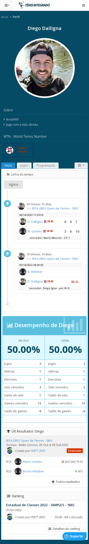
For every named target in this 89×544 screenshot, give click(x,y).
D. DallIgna (35, 221)
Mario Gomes (32, 461)
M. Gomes (35, 231)
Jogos (24, 165)
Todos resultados (67, 482)
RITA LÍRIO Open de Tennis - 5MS (55, 208)
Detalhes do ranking (65, 529)
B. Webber (35, 272)
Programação (46, 165)
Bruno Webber (33, 471)
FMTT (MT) (38, 451)
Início (4, 17)
